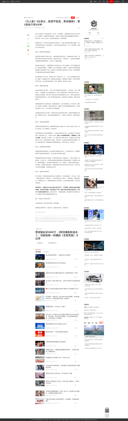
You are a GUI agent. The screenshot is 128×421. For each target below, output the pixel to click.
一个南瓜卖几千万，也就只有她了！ (92, 99)
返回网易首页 (40, 243)
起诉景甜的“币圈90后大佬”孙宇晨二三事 (93, 225)
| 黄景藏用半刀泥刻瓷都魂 (91, 307)
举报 (79, 27)
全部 (102, 38)
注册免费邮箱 (116, 1)
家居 (85, 323)
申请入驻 (77, 17)
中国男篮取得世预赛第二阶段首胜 (56, 342)
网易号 (29, 17)
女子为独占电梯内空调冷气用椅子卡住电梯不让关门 (63, 288)
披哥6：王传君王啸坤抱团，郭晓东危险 (93, 192)
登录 (111, 1)
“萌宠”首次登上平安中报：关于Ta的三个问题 (59, 373)
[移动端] (91, 1)
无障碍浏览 (12, 1)
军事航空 (101, 323)
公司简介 (50, 419)
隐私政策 (66, 419)
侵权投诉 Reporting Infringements (91, 419)
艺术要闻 (86, 82)
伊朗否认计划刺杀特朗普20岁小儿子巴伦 (93, 348)
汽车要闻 (86, 271)
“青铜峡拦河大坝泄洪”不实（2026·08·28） (58, 357)
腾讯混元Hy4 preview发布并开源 (91, 252)
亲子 (93, 323)
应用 (8, 1)
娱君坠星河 (38, 27)
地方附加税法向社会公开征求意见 (56, 263)
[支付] (104, 1)
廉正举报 (82, 419)
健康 (89, 323)
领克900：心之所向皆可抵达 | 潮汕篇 (92, 297)
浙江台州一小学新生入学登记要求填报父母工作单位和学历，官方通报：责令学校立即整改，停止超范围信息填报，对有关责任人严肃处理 (62, 316)
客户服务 (62, 419)
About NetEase (45, 419)
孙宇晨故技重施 (88, 189)
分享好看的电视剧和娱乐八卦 (94, 29)
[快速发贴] (28, 35)
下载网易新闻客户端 (52, 243)
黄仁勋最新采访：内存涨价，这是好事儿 (93, 228)
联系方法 (54, 419)
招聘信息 (58, 419)
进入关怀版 (17, 1)
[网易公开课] (95, 1)
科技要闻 (86, 239)
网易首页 (4, 1)
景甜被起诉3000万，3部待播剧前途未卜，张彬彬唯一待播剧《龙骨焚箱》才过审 (56, 235)
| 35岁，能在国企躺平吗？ (90, 310)
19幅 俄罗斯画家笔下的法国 (90, 102)
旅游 (96, 323)
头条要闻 (86, 109)
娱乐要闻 (86, 176)
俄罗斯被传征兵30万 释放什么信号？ (57, 324)
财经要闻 (86, 208)
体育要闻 (86, 142)
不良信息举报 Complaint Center (74, 419)
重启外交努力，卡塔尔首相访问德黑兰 (57, 332)
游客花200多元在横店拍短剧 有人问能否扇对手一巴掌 (62, 273)
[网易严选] (100, 1)
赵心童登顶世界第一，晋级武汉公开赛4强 (58, 255)
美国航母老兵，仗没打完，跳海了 (56, 306)
